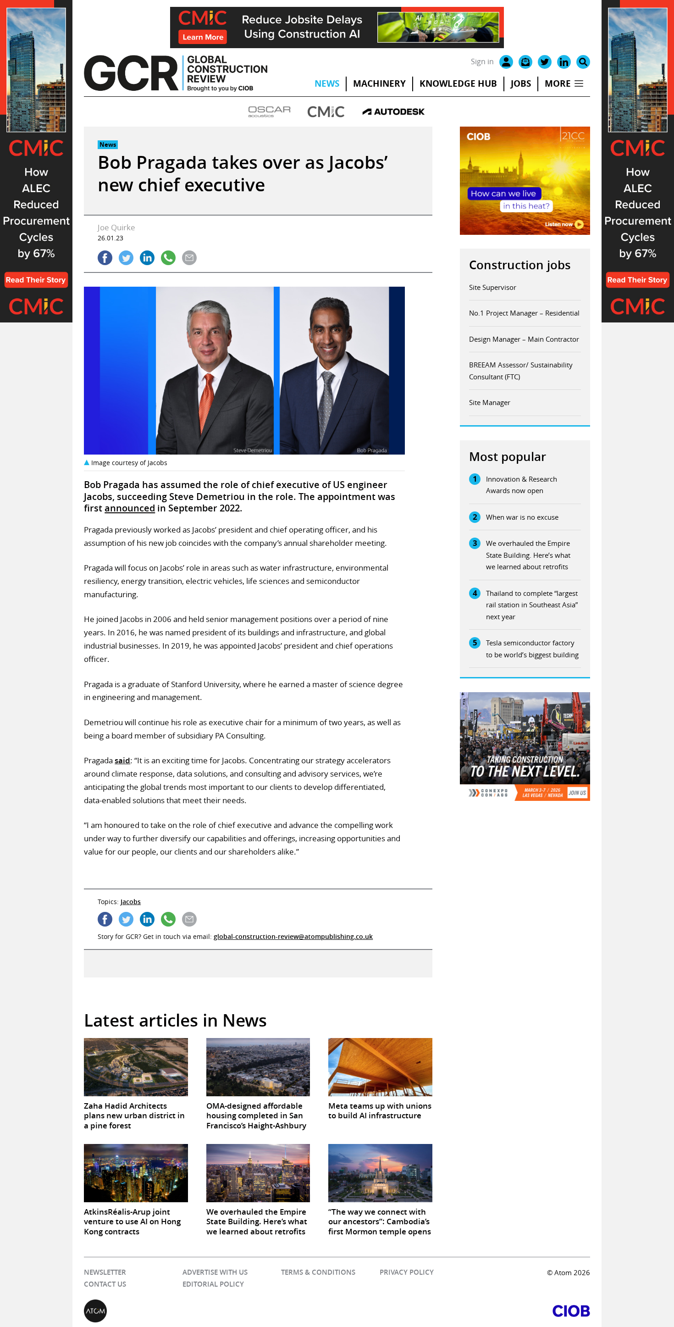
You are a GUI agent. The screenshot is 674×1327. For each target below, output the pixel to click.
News (327, 83)
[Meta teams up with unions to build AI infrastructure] (380, 1067)
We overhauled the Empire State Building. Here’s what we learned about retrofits (528, 555)
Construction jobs (520, 265)
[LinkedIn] (564, 62)
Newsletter (105, 1272)
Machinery (379, 83)
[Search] (583, 62)
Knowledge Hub (458, 83)
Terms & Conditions (318, 1272)
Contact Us (105, 1284)
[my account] (506, 62)
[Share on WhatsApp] (168, 257)
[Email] (525, 62)
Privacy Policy (407, 1272)
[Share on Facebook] (105, 257)
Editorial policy (213, 1284)
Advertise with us (215, 1272)
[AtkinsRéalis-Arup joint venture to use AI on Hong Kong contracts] (136, 1173)
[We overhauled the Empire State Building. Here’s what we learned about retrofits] (258, 1173)
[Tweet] (126, 257)
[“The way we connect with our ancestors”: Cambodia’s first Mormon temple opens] (380, 1173)
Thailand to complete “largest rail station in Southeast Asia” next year (532, 605)
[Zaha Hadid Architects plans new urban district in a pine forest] (136, 1067)
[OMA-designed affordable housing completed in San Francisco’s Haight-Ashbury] (258, 1067)
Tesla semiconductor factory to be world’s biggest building (532, 648)
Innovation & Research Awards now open (521, 484)
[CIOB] (463, 1311)
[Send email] (189, 257)
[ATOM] (210, 1310)
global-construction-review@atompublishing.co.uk (293, 936)
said (122, 760)
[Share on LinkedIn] (147, 257)
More (558, 83)
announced (130, 508)
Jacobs (131, 901)
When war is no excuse (522, 517)
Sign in (482, 61)
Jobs (521, 83)
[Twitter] (545, 62)
